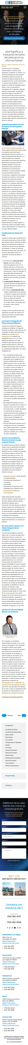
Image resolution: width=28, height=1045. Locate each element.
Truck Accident (9, 763)
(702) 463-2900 (9, 987)
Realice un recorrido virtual (10, 943)
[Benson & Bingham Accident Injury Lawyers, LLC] (14, 2)
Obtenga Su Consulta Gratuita (14, 38)
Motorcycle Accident (11, 753)
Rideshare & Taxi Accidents (13, 758)
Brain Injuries (9, 737)
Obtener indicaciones (8, 941)
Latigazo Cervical (9, 476)
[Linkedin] (9, 928)
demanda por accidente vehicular (13, 693)
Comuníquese (6, 682)
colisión (4, 193)
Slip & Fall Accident (10, 760)
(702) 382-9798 (14, 923)
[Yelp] (12, 928)
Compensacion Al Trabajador (13, 742)
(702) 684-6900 (9, 967)
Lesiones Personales (11, 750)
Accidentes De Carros (17, 64)
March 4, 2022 (6, 64)
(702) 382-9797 (7, 8)
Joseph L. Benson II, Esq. (11, 636)
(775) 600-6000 (9, 1008)
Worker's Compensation (12, 765)
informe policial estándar (14, 148)
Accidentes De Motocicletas (13, 732)
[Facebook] (7, 928)
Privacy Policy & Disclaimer (14, 1039)
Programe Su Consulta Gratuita (12, 697)
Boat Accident (9, 734)
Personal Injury (9, 755)
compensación (10, 593)
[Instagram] (17, 928)
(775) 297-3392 (9, 1029)
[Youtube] (15, 928)
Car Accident (9, 740)
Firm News (8, 747)
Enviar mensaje (14, 865)
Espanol (4, 66)
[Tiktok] (20, 928)
